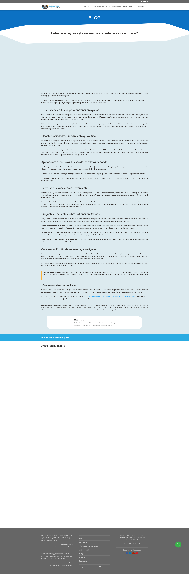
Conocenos (116, 7)
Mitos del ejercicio (63, 338)
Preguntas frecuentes (87, 567)
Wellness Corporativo (102, 7)
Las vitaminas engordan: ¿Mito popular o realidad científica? (68, 494)
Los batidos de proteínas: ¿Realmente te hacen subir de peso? (68, 458)
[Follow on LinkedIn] (130, 553)
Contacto (140, 7)
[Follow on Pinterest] (136, 553)
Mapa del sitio (104, 567)
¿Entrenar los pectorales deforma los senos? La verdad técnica (69, 440)
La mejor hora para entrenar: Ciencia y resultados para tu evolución (70, 421)
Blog (125, 7)
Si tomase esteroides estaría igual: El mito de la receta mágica (68, 512)
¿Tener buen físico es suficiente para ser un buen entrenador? (68, 476)
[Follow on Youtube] (133, 553)
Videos (131, 7)
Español (143, 1)
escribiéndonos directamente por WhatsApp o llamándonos (112, 296)
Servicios (86, 7)
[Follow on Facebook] (127, 553)
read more (47, 428)
